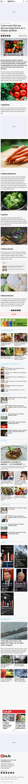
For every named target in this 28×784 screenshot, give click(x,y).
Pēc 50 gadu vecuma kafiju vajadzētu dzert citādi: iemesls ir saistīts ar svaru (7, 482)
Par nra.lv (2, 777)
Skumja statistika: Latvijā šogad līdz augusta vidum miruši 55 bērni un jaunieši (17, 432)
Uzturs (9, 23)
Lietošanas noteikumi (20, 777)
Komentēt (14, 314)
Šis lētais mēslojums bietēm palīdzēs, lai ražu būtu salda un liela (20, 344)
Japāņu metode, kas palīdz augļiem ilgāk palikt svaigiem (7, 344)
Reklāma (5, 777)
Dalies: (8, 310)
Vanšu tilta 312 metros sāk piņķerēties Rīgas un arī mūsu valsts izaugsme (12, 643)
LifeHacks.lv (3, 33)
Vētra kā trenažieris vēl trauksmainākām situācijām (6, 666)
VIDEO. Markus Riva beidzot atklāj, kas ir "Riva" (15, 269)
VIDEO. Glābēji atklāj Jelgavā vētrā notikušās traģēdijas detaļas (6, 680)
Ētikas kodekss (8, 778)
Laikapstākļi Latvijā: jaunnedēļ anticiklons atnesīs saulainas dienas (20, 680)
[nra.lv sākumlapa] (4, 1)
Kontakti (15, 778)
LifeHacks (5, 23)
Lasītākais (5, 394)
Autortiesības (3, 778)
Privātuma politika (13, 777)
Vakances (12, 778)
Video (3, 542)
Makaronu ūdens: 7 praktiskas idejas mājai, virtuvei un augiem (20, 358)
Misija (8, 777)
